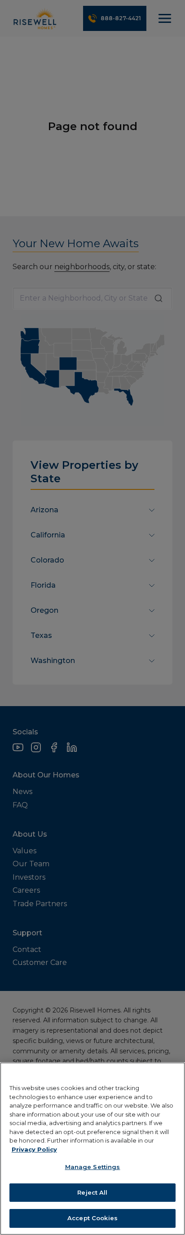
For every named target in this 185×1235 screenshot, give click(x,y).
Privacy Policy (34, 1149)
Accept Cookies (92, 1218)
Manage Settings (92, 1166)
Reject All (92, 1192)
